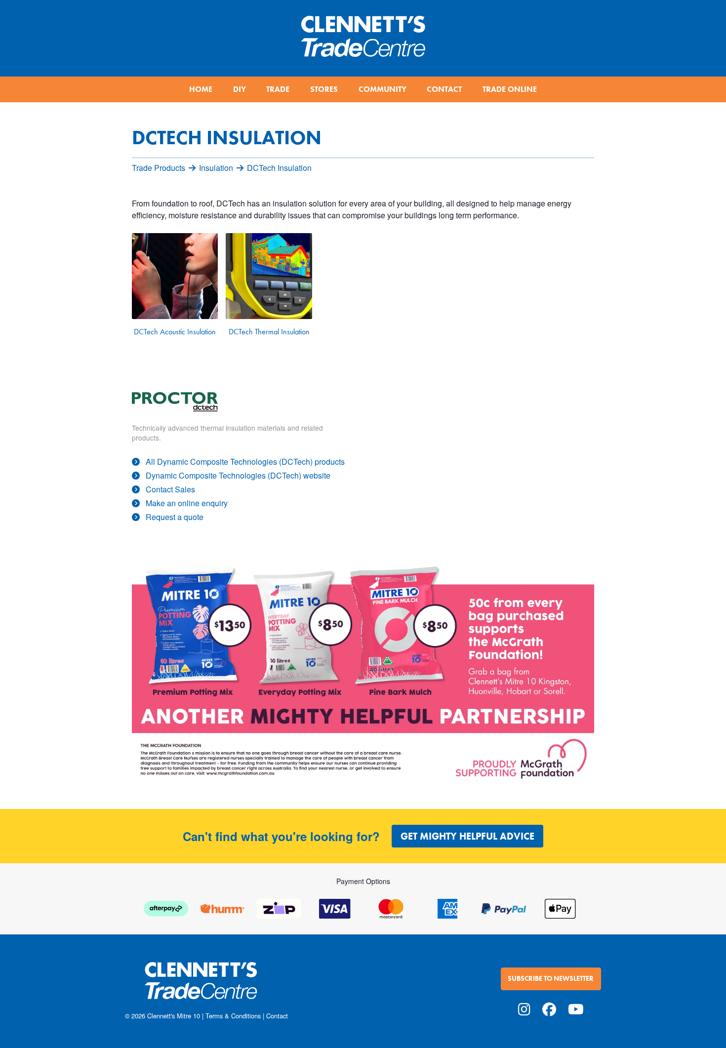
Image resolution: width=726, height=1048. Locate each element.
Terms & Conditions (233, 1015)
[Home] (363, 32)
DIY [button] (239, 89)
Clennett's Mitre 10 (173, 1015)
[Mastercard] (391, 907)
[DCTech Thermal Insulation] (269, 276)
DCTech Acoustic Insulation (175, 331)
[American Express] (447, 907)
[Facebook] (549, 1008)
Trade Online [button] (510, 89)
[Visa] (335, 907)
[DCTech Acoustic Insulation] (175, 276)
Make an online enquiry (187, 503)
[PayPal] (504, 907)
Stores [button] (324, 89)
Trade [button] (277, 89)
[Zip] (278, 907)
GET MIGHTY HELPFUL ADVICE (467, 836)
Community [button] (382, 89)
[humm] (222, 907)
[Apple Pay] (560, 907)
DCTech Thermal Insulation (269, 331)
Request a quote (174, 517)
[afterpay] (166, 907)
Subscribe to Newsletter (551, 978)
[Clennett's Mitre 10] (241, 986)
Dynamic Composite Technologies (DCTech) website (238, 475)
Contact (277, 1015)
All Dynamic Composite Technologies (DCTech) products (245, 461)
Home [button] (200, 89)
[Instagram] (524, 1008)
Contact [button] (444, 89)
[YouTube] (576, 1008)
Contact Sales (170, 489)
